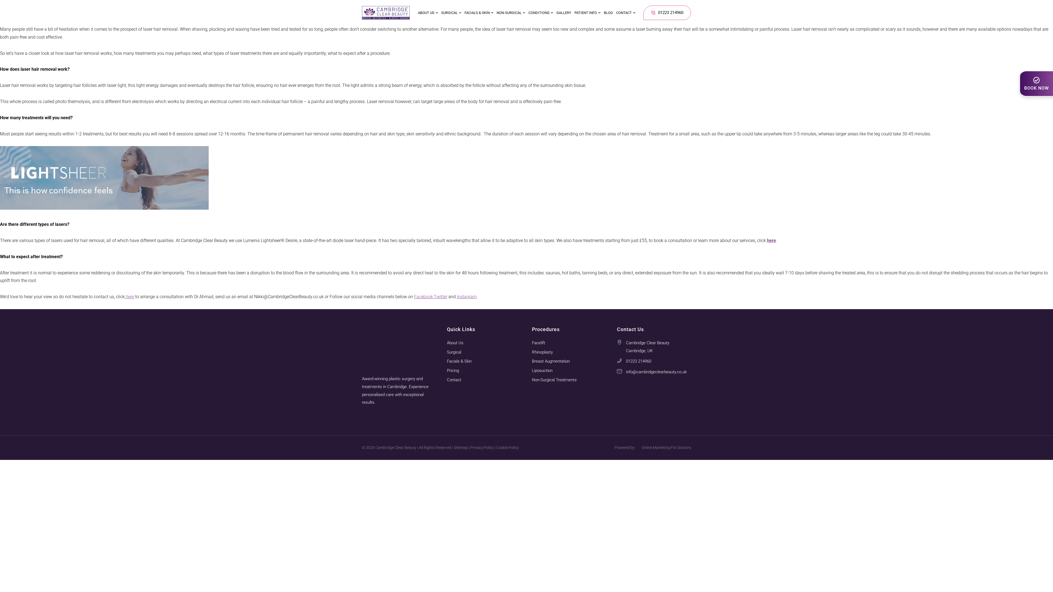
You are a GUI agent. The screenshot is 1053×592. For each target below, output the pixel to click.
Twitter (440, 296)
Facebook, (424, 296)
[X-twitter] (402, 415)
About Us (426, 13)
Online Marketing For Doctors (666, 447)
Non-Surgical (509, 13)
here (129, 296)
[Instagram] (365, 415)
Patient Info (585, 13)
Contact (624, 13)
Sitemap (461, 447)
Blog (608, 13)
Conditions (539, 13)
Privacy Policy (482, 447)
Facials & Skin (477, 13)
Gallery (563, 13)
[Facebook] (377, 415)
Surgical (449, 13)
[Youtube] (390, 415)
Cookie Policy (507, 447)
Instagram (467, 296)
